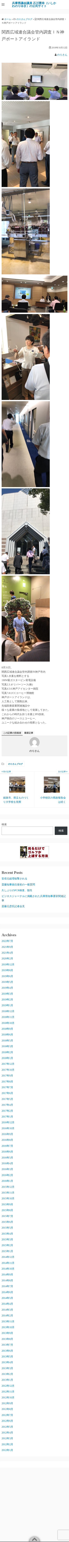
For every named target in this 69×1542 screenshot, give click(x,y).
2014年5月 (7, 1298)
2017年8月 (7, 1081)
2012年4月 (7, 1432)
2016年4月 (7, 1163)
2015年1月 (7, 1251)
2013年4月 (7, 1362)
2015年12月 (8, 1186)
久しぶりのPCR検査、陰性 (17, 890)
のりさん (62, 54)
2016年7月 (7, 1145)
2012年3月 (7, 1438)
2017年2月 (7, 1110)
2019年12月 (8, 964)
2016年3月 (7, 1169)
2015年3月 (7, 1239)
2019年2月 (7, 999)
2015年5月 (7, 1227)
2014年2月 (7, 1315)
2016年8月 (7, 1140)
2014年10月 (8, 1268)
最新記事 (28, 733)
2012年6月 (7, 1420)
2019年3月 (7, 993)
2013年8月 (7, 1339)
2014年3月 (7, 1309)
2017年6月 (7, 1093)
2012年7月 (7, 1415)
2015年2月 (7, 1245)
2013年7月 (7, 1344)
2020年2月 (7, 958)
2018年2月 (7, 1052)
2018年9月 (7, 1028)
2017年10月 (8, 1069)
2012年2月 (7, 1444)
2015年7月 (7, 1216)
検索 (4, 824)
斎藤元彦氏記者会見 (13, 906)
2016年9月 (7, 1134)
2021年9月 (7, 947)
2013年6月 (7, 1350)
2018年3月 (7, 1046)
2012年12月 (8, 1385)
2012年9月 (7, 1403)
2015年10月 (8, 1198)
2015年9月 (7, 1204)
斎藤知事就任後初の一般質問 (18, 884)
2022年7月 (7, 941)
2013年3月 (7, 1368)
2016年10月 (8, 1128)
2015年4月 (7, 1233)
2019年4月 (7, 987)
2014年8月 (7, 1280)
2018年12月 (8, 1011)
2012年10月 (8, 1397)
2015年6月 (7, 1222)
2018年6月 (7, 1034)
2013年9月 (7, 1333)
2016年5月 (7, 1157)
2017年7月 (7, 1087)
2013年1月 (7, 1379)
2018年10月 (8, 1023)
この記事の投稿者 (12, 733)
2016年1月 (7, 1181)
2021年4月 (7, 952)
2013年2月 (7, 1374)
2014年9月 (7, 1274)
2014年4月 (7, 1303)
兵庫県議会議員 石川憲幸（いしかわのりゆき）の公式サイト (34, 4)
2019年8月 (7, 970)
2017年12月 (8, 1063)
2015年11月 (8, 1192)
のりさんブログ (15, 764)
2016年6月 (7, 1151)
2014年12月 (8, 1257)
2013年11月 (8, 1321)
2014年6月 (7, 1292)
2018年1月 (7, 1058)
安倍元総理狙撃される (14, 878)
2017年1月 (7, 1116)
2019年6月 (7, 976)
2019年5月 (7, 982)
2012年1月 (7, 1450)
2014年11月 (8, 1263)
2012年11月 (8, 1391)
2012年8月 (7, 1409)
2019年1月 (7, 1005)
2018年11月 (8, 1017)
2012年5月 (7, 1426)
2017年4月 (7, 1104)
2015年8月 (7, 1210)
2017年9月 (7, 1075)
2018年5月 (7, 1040)
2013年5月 (7, 1356)
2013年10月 (8, 1327)
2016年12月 (8, 1122)
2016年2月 (7, 1175)
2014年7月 (7, 1286)
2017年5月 (7, 1099)
